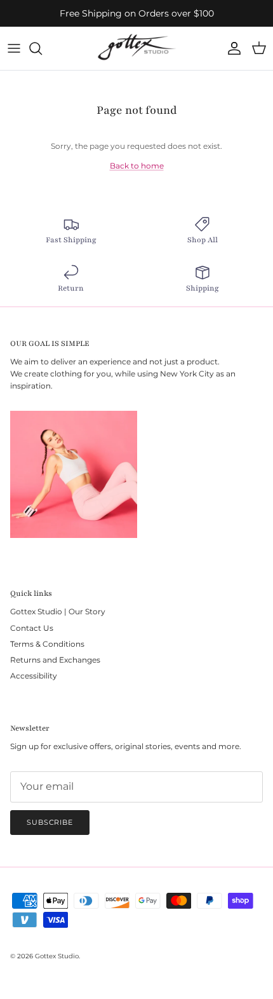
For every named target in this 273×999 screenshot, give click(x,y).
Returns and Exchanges (55, 660)
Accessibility (33, 675)
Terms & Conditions (47, 644)
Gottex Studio (57, 956)
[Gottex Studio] (136, 48)
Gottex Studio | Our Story (57, 611)
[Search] (42, 48)
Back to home (137, 165)
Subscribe (50, 822)
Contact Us (31, 628)
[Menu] (14, 48)
